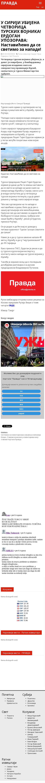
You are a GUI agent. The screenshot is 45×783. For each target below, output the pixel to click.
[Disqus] (22, 474)
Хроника (31, 705)
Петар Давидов (34, 730)
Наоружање (11, 778)
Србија (27, 695)
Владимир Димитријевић (33, 724)
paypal (21, 413)
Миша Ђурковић (34, 716)
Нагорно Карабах (14, 773)
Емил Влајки (32, 741)
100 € (21, 409)
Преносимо (32, 753)
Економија (32, 703)
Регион (9, 718)
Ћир (37, 7)
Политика (31, 698)
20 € (21, 400)
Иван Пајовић (33, 739)
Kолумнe (28, 712)
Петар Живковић (34, 744)
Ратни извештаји (9, 761)
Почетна (8, 695)
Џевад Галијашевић (33, 735)
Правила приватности (12, 702)
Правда (9, 3)
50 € (21, 404)
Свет (5, 712)
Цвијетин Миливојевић (33, 719)
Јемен (9, 769)
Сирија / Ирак (12, 766)
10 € (21, 396)
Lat (42, 7)
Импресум (11, 698)
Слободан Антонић (35, 751)
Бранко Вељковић (35, 727)
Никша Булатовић (35, 748)
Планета (10, 716)
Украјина (10, 771)
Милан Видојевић (35, 746)
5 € (21, 391)
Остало (10, 776)
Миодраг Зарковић (35, 732)
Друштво (31, 701)
